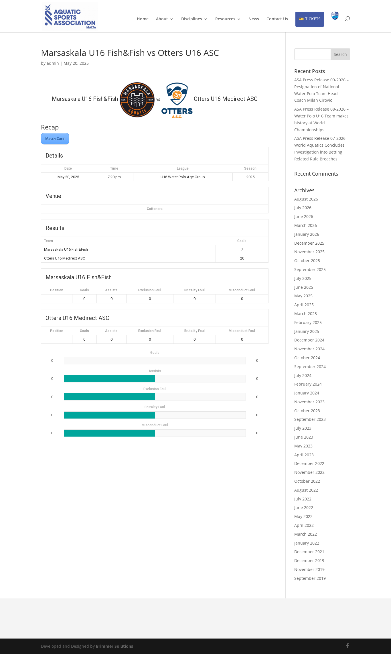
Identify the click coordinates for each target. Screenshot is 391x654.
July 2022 (302, 499)
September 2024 (310, 366)
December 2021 (309, 551)
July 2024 (302, 375)
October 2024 (307, 357)
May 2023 (303, 446)
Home (143, 19)
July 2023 (302, 428)
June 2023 (303, 437)
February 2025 (308, 322)
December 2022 (309, 463)
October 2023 (307, 410)
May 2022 (303, 516)
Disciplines (191, 19)
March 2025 (305, 313)
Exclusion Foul (149, 290)
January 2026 (306, 234)
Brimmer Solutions (114, 646)
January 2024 (306, 393)
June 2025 (303, 287)
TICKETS (313, 18)
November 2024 (309, 348)
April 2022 (304, 525)
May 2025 (303, 295)
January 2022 (306, 543)
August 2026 (306, 199)
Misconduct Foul (242, 290)
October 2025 (307, 260)
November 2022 (309, 472)
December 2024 (309, 340)
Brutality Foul (194, 290)
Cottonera (155, 209)
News (253, 19)
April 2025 (304, 304)
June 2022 (303, 507)
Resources (225, 19)
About (162, 19)
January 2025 (306, 331)
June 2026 (303, 216)
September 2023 (310, 419)
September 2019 (310, 578)
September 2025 (310, 269)
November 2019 (309, 569)
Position (56, 290)
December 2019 (309, 560)
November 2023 (309, 401)
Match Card (55, 138)
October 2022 (307, 481)
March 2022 (305, 534)
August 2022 (306, 490)
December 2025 (309, 243)
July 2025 (302, 278)
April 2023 (304, 454)
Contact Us (277, 19)
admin (53, 63)
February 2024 (308, 384)
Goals (84, 290)
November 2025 (309, 251)
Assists (111, 290)
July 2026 (302, 207)
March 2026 (305, 225)
